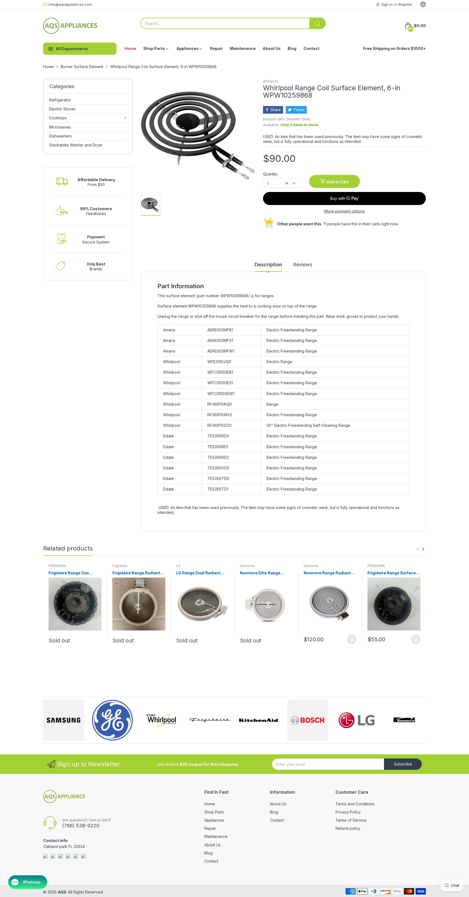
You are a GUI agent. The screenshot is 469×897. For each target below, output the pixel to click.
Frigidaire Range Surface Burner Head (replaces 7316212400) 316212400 (391, 573)
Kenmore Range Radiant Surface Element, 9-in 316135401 (327, 573)
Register (405, 4)
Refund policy (347, 828)
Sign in (387, 4)
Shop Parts (214, 812)
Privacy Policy (348, 812)
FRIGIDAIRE (57, 566)
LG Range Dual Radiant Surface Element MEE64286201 (198, 573)
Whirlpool (270, 81)
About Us (212, 844)
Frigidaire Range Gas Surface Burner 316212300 (74, 573)
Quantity (270, 174)
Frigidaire (119, 566)
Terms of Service (350, 820)
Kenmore (247, 566)
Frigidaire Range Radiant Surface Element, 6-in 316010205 (136, 573)
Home (209, 804)
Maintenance (215, 836)
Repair (210, 828)
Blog (208, 853)
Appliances (214, 820)
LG (178, 566)
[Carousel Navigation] (420, 549)
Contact (211, 861)
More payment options (344, 211)
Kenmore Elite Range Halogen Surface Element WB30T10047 (265, 573)
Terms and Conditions (355, 804)
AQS (62, 892)
